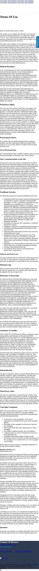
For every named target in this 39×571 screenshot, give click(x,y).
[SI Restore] (17, 1)
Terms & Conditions (23, 551)
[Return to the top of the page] (1, 570)
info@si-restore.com (8, 544)
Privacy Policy (6, 551)
